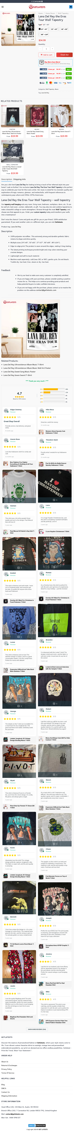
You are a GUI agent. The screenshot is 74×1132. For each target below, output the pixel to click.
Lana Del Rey (45, 93)
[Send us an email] (38, 1)
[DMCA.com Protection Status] (37, 1125)
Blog (3, 1084)
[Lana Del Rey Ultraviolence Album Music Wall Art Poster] (12, 116)
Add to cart (47, 54)
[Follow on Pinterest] (40, 1)
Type (40, 24)
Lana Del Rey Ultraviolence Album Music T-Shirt (23, 364)
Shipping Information (9, 1095)
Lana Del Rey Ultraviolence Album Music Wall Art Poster (11, 132)
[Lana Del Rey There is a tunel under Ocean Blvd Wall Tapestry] (12, 151)
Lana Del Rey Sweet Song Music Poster (35, 132)
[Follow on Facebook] (32, 1)
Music (56, 89)
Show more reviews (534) (37, 1029)
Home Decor (50, 13)
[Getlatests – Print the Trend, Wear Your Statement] (37, 6)
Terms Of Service (7, 1073)
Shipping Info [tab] (19, 179)
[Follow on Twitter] (36, 1)
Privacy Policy (6, 1069)
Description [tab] (6, 179)
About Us (4, 1061)
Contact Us (5, 1092)
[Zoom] (4, 43)
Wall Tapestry (63, 13)
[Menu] (2, 6)
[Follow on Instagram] (34, 1)
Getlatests (59, 222)
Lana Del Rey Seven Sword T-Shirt (61, 132)
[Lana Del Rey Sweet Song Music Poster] (37, 116)
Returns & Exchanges (9, 1065)
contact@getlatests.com (46, 290)
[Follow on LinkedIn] (42, 1)
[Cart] (71, 7)
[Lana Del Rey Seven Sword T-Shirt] (61, 116)
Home (40, 13)
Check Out (65, 54)
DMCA (3, 1088)
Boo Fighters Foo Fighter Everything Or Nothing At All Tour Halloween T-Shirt (21, 464)
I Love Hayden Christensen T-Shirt (57, 531)
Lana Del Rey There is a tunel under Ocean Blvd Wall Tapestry (11, 169)
